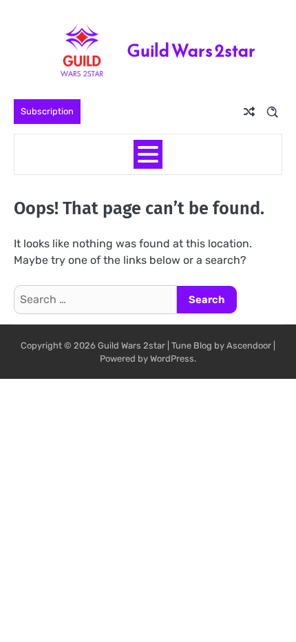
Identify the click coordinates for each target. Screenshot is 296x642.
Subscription (47, 111)
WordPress (172, 358)
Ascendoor (248, 345)
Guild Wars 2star (191, 50)
